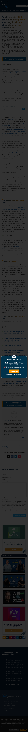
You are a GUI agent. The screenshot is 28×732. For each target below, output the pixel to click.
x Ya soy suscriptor (18, 374)
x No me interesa (9, 374)
